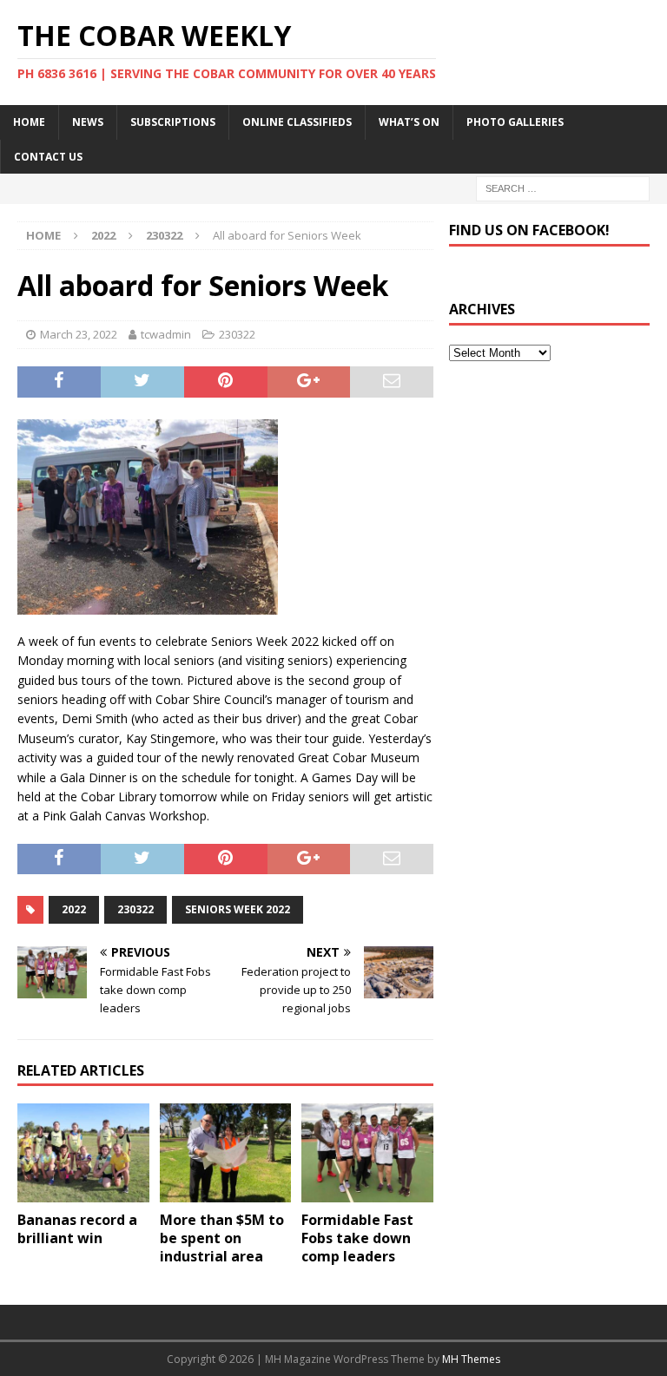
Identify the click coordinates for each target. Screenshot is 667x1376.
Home (29, 122)
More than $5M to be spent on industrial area (222, 1238)
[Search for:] (563, 187)
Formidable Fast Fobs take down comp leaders (357, 1238)
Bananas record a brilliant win (77, 1229)
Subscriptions (172, 122)
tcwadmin (166, 334)
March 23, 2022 (78, 334)
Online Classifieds (297, 122)
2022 (103, 235)
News (87, 122)
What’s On (409, 122)
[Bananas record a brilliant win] (83, 1152)
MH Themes (471, 1359)
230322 (237, 334)
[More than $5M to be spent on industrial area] (226, 1152)
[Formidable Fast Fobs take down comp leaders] (367, 1152)
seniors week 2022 (237, 909)
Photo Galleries (515, 122)
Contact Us (48, 156)
